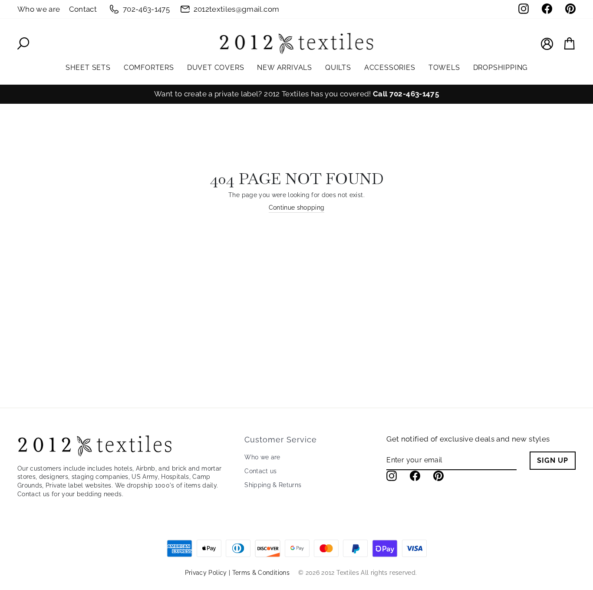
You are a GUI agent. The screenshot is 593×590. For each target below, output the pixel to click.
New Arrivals (284, 67)
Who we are (38, 9)
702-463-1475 (146, 9)
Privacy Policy (206, 572)
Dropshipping (500, 67)
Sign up (552, 460)
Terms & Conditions (261, 572)
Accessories (389, 67)
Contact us (260, 471)
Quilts (338, 67)
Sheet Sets (88, 67)
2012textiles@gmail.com (237, 9)
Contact (83, 9)
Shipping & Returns (272, 484)
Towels (444, 67)
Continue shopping (297, 207)
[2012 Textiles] (296, 43)
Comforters (149, 67)
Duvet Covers (215, 67)
